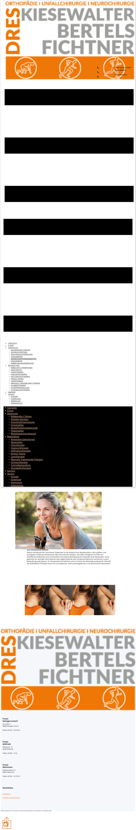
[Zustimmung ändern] (6, 824)
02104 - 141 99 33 (106, 77)
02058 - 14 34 (104, 72)
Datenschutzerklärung (11, 798)
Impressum (6, 794)
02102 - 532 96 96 (106, 68)
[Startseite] (69, 79)
